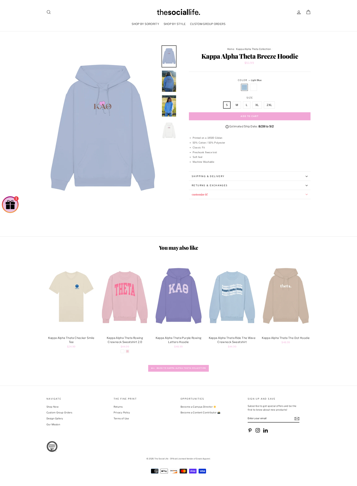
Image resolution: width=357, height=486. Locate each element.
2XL (269, 105)
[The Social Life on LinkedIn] (265, 430)
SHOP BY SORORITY (145, 24)
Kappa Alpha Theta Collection (253, 49)
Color (250, 80)
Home (230, 49)
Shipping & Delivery (208, 176)
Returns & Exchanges (210, 185)
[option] (102, 129)
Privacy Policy (122, 412)
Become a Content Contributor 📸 (200, 412)
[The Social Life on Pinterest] (250, 430)
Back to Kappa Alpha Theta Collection (181, 368)
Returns (118, 406)
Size (250, 97)
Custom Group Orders (59, 412)
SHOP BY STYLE (175, 24)
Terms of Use (121, 418)
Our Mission (53, 424)
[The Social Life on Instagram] (257, 430)
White (253, 87)
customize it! (200, 194)
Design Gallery (54, 418)
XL (257, 105)
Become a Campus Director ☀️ (198, 406)
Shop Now (52, 406)
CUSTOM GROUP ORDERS (207, 24)
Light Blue (244, 87)
